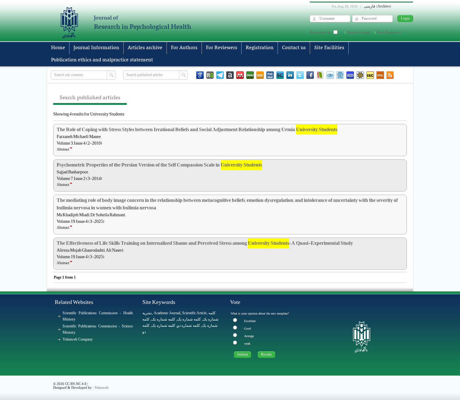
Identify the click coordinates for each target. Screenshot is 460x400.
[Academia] (230, 75)
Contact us (294, 48)
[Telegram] (220, 75)
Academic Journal (167, 313)
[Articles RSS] (390, 75)
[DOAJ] (250, 75)
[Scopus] (280, 75)
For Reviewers (221, 48)
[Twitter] (300, 75)
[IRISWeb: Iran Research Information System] (330, 75)
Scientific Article (194, 313)
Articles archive (145, 48)
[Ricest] (360, 75)
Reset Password (389, 32)
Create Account (358, 32)
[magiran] (320, 75)
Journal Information (96, 48)
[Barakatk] (340, 75)
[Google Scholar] (200, 75)
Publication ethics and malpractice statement (102, 60)
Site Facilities (329, 48)
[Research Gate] (210, 75)
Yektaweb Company (78, 339)
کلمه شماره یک (163, 319)
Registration (259, 48)
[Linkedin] (290, 75)
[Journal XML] (380, 75)
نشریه (147, 313)
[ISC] (370, 75)
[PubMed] (270, 75)
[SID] (350, 75)
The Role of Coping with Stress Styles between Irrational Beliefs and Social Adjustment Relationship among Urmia (197, 130)
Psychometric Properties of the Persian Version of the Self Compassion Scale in (159, 165)
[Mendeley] (240, 75)
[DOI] (260, 75)
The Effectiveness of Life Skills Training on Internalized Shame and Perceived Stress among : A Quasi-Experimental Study (205, 243)
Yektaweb (102, 387)
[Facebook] (310, 75)
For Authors (184, 48)
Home (58, 48)
